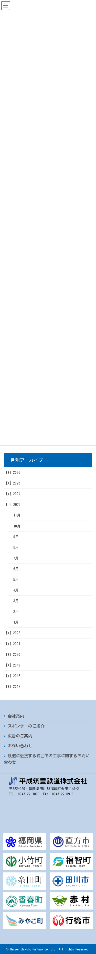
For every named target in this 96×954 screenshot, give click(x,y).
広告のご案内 (20, 736)
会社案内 (16, 716)
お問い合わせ (20, 746)
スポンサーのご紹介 (26, 726)
